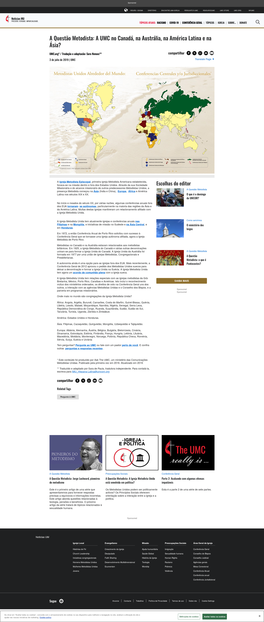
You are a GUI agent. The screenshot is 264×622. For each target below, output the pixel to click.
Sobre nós (193, 601)
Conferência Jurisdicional (204, 579)
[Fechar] (260, 616)
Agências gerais (200, 562)
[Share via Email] (212, 53)
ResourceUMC (209, 10)
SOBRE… (232, 22)
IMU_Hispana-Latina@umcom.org (90, 371)
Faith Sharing (110, 557)
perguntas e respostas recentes (84, 348)
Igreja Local (78, 543)
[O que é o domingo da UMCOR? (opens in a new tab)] (170, 200)
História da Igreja (149, 557)
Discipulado (110, 553)
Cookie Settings (208, 601)
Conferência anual (201, 575)
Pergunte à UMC (191, 10)
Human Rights (171, 557)
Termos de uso (178, 601)
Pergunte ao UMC (85, 345)
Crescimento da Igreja (114, 549)
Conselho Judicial (201, 557)
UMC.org (237, 10)
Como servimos (194, 220)
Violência (169, 571)
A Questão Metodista (197, 189)
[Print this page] (206, 53)
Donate (243, 22)
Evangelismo (111, 543)
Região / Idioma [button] (136, 10)
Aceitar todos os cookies (214, 616)
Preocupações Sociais (117, 473)
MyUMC (251, 10)
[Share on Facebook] (189, 53)
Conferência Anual (201, 571)
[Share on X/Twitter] (194, 53)
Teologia (145, 562)
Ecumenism (110, 566)
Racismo (161, 22)
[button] (258, 22)
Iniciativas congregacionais (84, 557)
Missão (145, 543)
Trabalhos (140, 601)
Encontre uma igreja (170, 10)
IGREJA (221, 22)
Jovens (76, 571)
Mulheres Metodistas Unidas (85, 566)
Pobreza (168, 566)
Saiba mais (181, 281)
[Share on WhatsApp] (200, 53)
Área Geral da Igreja (202, 543)
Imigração (169, 549)
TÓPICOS (210, 22)
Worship (145, 566)
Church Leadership (81, 553)
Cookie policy (45, 617)
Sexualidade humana (174, 553)
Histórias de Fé (79, 549)
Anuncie (115, 601)
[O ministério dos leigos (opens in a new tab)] (170, 231)
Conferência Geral (192, 22)
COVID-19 (174, 22)
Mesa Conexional (200, 566)
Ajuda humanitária (150, 549)
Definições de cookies (189, 616)
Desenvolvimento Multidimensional (120, 562)
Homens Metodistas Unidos (85, 562)
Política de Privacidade (158, 601)
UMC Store (224, 10)
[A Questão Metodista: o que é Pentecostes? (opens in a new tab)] (170, 261)
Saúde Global (148, 553)
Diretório (152, 10)
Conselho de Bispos (202, 553)
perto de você (130, 345)
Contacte (127, 601)
